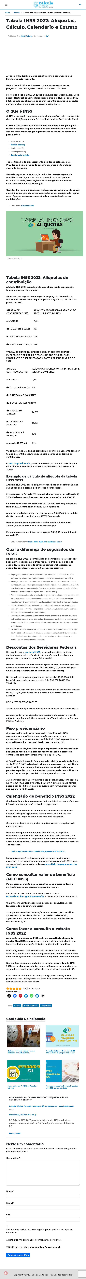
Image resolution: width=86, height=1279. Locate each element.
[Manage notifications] (6, 1273)
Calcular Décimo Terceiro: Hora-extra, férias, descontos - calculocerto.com (41, 1106)
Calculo (17, 1006)
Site (8, 1215)
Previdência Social (31, 1006)
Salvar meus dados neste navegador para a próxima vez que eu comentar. (39, 1231)
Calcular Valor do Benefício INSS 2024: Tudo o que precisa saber (60, 1052)
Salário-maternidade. (20, 155)
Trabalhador (46, 1006)
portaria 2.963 (32, 652)
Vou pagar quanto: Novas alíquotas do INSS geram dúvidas (62, 1087)
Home (7, 13)
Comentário (13, 1158)
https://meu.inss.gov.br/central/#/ (25, 896)
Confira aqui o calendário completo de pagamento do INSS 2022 (38, 851)
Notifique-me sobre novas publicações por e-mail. (34, 1247)
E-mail (10, 1203)
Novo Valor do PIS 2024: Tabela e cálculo (22, 1087)
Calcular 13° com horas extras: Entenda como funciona (21, 1052)
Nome (10, 1191)
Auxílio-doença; (18, 145)
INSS (23, 36)
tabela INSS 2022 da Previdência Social (45, 542)
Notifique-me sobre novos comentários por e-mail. (34, 1240)
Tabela (17, 13)
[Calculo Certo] (43, 4)
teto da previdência (19, 463)
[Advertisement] (43, 57)
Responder (15, 1133)
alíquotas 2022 (27, 206)
